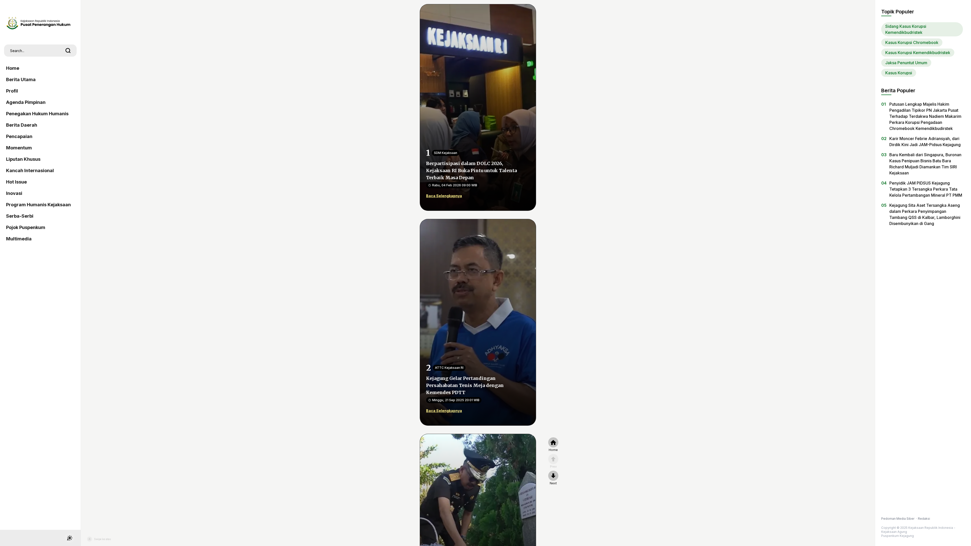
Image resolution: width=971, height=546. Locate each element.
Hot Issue (16, 182)
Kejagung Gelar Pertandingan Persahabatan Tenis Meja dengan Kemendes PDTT (465, 385)
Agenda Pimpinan (26, 102)
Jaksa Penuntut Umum (906, 62)
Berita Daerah (21, 125)
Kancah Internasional (30, 170)
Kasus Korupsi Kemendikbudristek (917, 52)
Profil (12, 91)
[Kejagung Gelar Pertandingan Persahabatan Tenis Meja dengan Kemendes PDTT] (478, 322)
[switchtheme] (69, 538)
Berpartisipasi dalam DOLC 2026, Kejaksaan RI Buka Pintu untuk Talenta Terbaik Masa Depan (471, 170)
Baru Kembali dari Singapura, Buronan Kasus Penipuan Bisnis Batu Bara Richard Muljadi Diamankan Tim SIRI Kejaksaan (925, 163)
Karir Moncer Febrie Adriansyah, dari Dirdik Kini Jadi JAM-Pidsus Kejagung (925, 141)
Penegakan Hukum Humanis (37, 113)
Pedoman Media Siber (898, 518)
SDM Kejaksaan (445, 153)
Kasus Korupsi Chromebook (911, 42)
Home (12, 68)
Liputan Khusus (23, 159)
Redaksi (924, 518)
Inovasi (14, 193)
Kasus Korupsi (898, 72)
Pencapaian (19, 136)
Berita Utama (21, 79)
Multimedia (19, 238)
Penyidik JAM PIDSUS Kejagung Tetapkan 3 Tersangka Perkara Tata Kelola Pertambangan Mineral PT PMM (925, 189)
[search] (68, 50)
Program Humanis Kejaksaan (38, 204)
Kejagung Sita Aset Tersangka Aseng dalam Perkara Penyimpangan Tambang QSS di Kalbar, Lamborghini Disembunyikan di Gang (924, 214)
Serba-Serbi (19, 216)
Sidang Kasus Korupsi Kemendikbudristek (905, 29)
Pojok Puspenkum (25, 227)
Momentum (19, 147)
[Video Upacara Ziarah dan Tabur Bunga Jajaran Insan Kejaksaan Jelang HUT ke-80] (478, 536)
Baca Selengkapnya (444, 196)
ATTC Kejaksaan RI (449, 368)
